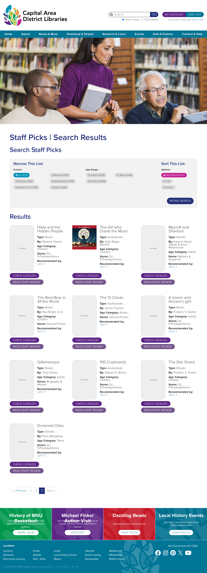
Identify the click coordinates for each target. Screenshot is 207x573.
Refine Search (180, 201)
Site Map (75, 567)
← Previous (19, 490)
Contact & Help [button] (192, 34)
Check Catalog (24, 275)
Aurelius (8, 551)
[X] (180, 551)
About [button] (25, 34)
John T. (41, 264)
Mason (57, 559)
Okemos (89, 551)
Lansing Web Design (45, 567)
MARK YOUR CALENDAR (26, 533)
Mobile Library (117, 559)
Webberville (115, 551)
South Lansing (93, 555)
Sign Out (195, 14)
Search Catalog (132, 19)
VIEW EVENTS (181, 532)
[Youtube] (188, 551)
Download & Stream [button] (80, 34)
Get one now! (198, 20)
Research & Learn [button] (114, 34)
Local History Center (65, 555)
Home (8, 34)
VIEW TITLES (129, 532)
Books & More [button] (48, 34)
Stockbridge (91, 559)
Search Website (151, 19)
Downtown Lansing (14, 559)
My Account (174, 14)
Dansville (8, 555)
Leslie (57, 551)
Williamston (115, 555)
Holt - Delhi (39, 559)
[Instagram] (165, 551)
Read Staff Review (26, 282)
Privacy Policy (62, 567)
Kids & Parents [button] (163, 34)
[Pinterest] (173, 551)
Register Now (77, 533)
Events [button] (139, 34)
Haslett (37, 555)
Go (154, 14)
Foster (36, 551)
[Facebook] (158, 551)
